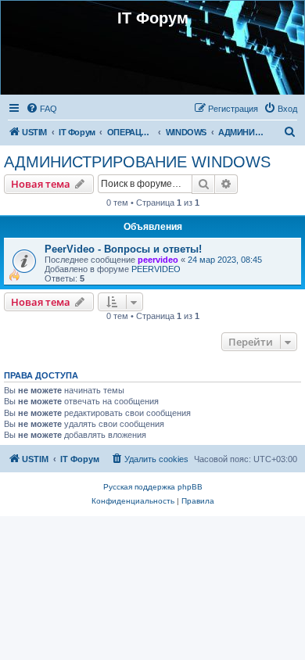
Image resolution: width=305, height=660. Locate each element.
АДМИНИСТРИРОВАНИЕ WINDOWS (137, 161)
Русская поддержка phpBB (153, 486)
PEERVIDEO (156, 269)
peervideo (158, 259)
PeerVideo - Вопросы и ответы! (123, 249)
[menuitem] (41, 108)
